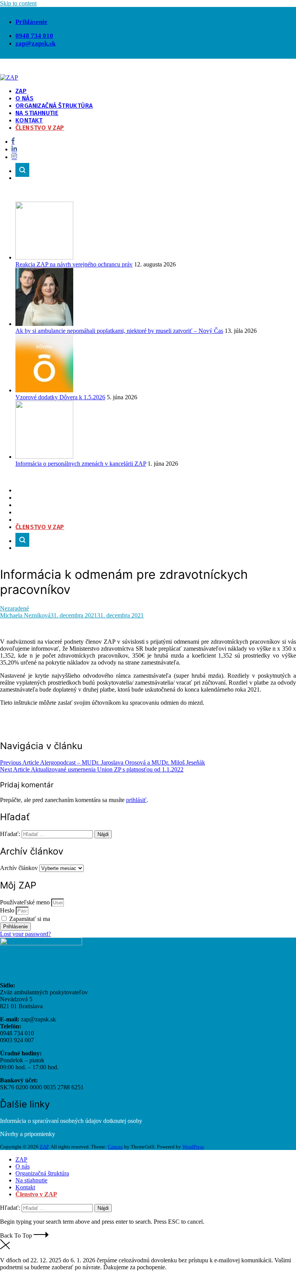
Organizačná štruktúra (53, 105)
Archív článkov (19, 868)
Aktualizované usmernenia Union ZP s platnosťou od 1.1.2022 (91, 769)
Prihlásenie (31, 21)
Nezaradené (14, 608)
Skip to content (18, 3)
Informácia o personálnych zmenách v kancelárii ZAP (80, 463)
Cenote (115, 1147)
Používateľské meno (25, 902)
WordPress (193, 1147)
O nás (24, 98)
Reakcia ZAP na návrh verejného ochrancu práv (74, 264)
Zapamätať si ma (29, 919)
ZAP (21, 91)
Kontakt (29, 120)
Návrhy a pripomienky (27, 1134)
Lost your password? (25, 934)
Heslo (7, 910)
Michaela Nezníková (25, 615)
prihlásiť (136, 800)
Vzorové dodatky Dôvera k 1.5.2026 (60, 397)
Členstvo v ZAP (39, 127)
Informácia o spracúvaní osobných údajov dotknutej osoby (71, 1121)
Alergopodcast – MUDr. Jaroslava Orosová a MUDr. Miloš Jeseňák (102, 762)
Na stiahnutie (36, 113)
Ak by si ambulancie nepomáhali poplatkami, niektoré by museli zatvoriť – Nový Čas (119, 330)
